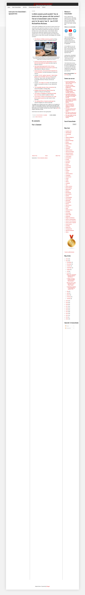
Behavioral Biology (69, 140)
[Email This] (50, 115)
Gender (67, 172)
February (69, 296)
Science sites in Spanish (71, 222)
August (68, 269)
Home (9, 7)
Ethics (67, 168)
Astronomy (68, 139)
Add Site (25, 7)
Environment (68, 167)
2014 (67, 311)
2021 (67, 260)
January (69, 298)
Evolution (67, 170)
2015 (67, 309)
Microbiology (68, 192)
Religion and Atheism (70, 217)
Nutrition (67, 195)
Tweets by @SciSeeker (69, 252)
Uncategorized (69, 228)
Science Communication (71, 219)
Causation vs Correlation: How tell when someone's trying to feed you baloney (71, 100)
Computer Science (69, 154)
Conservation (68, 156)
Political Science (69, 209)
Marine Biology (69, 187)
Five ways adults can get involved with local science (71, 116)
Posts (67, 325)
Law (66, 184)
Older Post (58, 155)
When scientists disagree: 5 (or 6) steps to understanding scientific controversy (71, 91)
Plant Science (68, 205)
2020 (67, 300)
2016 (67, 308)
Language (68, 183)
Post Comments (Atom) (42, 157)
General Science (69, 173)
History (67, 181)
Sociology (68, 225)
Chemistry (68, 148)
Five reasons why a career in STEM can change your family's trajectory (70, 105)
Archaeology (68, 134)
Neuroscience (68, 194)
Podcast (67, 206)
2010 (67, 318)
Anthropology (68, 132)
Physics (67, 203)
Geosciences (68, 176)
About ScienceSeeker (16, 7)
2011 (67, 317)
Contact (43, 7)
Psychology (68, 213)
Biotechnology (69, 143)
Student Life (68, 227)
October (69, 265)
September (69, 267)
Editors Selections (38, 116)
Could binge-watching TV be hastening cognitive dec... (71, 288)
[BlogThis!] (51, 115)
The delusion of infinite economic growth (43, 39)
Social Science (69, 224)
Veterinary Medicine (70, 230)
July (68, 271)
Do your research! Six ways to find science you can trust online (71, 82)
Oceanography (69, 197)
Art (66, 135)
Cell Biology (68, 146)
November (69, 264)
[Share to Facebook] (54, 115)
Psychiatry (68, 211)
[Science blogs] (71, 248)
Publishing (68, 216)
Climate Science (69, 150)
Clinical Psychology (70, 151)
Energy (67, 164)
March (68, 294)
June (68, 273)
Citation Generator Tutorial (34, 7)
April (68, 293)
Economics (68, 161)
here (58, 108)
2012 (67, 315)
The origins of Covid (43, 82)
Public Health (68, 214)
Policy (67, 208)
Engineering (68, 165)
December (69, 262)
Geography (68, 175)
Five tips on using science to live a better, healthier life (70, 86)
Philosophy (68, 200)
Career (67, 145)
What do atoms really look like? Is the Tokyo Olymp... (71, 284)
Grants (67, 178)
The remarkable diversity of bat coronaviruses (44, 87)
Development (68, 157)
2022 (67, 258)
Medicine (67, 191)
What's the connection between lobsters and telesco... (71, 275)
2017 (67, 306)
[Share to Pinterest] (55, 115)
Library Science (69, 186)
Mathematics (68, 189)
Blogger (48, 586)
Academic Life (68, 131)
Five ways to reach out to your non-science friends (71, 113)
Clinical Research (69, 153)
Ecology (67, 159)
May (68, 291)
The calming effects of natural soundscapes (44, 101)
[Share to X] (52, 115)
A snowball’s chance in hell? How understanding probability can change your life (71, 96)
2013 (67, 313)
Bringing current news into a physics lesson (44, 90)
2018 (67, 304)
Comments (68, 328)
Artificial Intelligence (70, 137)
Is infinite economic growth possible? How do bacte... (71, 280)
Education (68, 162)
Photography (68, 202)
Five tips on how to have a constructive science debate (71, 110)
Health (67, 180)
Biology (67, 142)
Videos (67, 232)
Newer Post (34, 155)
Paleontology (68, 198)
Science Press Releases (71, 221)
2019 (67, 302)
